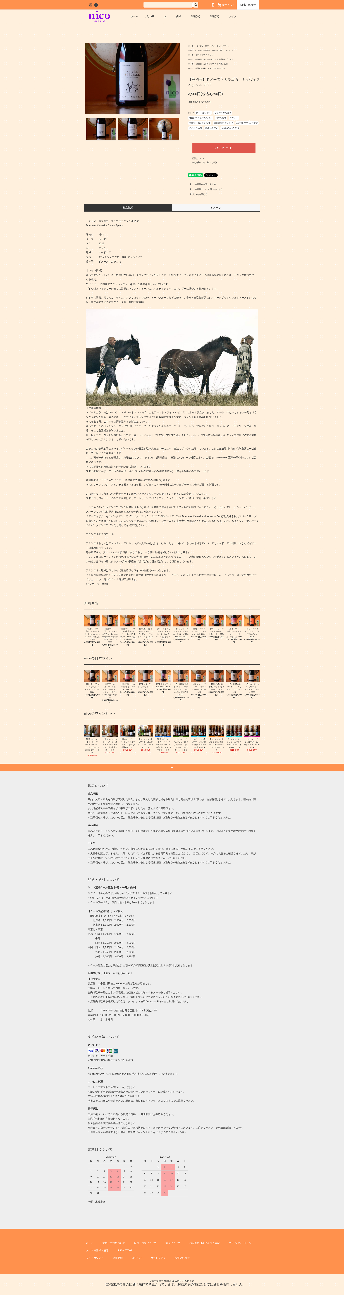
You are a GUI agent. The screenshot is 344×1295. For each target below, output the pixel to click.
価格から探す (201, 68)
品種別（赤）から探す (205, 59)
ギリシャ (211, 55)
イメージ (215, 207)
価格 (178, 16)
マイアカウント (95, 1257)
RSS (120, 1250)
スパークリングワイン (220, 46)
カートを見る (158, 1257)
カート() (228, 4)
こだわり (149, 16)
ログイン (137, 1257)
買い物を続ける (199, 194)
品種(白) (195, 16)
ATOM (128, 1250)
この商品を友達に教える (204, 184)
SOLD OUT (223, 148)
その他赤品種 (222, 64)
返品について (198, 158)
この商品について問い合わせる (207, 189)
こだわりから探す (203, 50)
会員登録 (118, 1257)
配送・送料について (145, 1243)
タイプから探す (202, 46)
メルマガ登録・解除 (97, 1250)
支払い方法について (113, 1243)
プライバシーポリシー (241, 1243)
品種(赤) (214, 16)
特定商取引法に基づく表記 (205, 162)
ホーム (134, 16)
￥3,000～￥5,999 (217, 68)
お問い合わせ (248, 4)
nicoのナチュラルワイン (223, 50)
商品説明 (128, 207)
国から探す (200, 55)
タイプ (232, 16)
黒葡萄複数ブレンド (225, 59)
